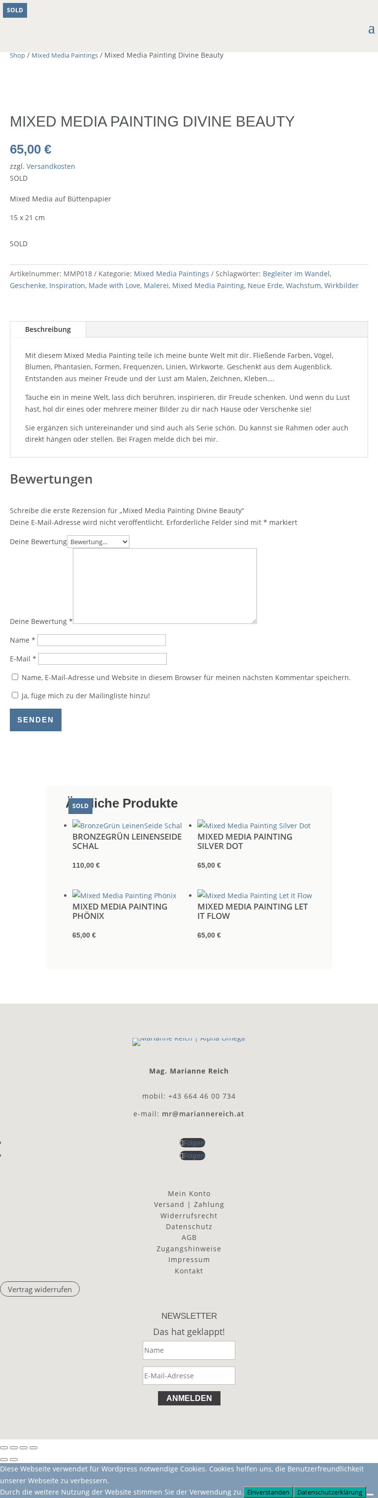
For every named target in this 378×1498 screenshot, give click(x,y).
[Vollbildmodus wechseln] (14, 1447)
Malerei (156, 285)
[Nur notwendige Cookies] (370, 1494)
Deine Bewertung (38, 541)
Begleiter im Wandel (296, 273)
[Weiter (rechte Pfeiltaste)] (14, 1459)
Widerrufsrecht (189, 1215)
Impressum (189, 1259)
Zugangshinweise (189, 1248)
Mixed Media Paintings (65, 55)
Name (22, 640)
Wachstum (303, 285)
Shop (17, 55)
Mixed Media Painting (208, 285)
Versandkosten (51, 166)
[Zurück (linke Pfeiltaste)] (4, 1459)
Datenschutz (189, 1226)
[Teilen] (24, 1447)
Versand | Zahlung (189, 1204)
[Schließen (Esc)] (33, 1447)
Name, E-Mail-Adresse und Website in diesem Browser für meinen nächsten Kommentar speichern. (186, 677)
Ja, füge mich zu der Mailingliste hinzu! (85, 695)
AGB (189, 1237)
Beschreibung (48, 329)
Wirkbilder (341, 285)
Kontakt (189, 1270)
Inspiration (67, 285)
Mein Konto (189, 1193)
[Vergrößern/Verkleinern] (4, 1447)
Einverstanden (268, 1492)
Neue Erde (265, 285)
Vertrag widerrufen (40, 1289)
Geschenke (28, 285)
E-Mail (23, 658)
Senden (35, 720)
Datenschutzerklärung (329, 1492)
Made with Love (114, 285)
